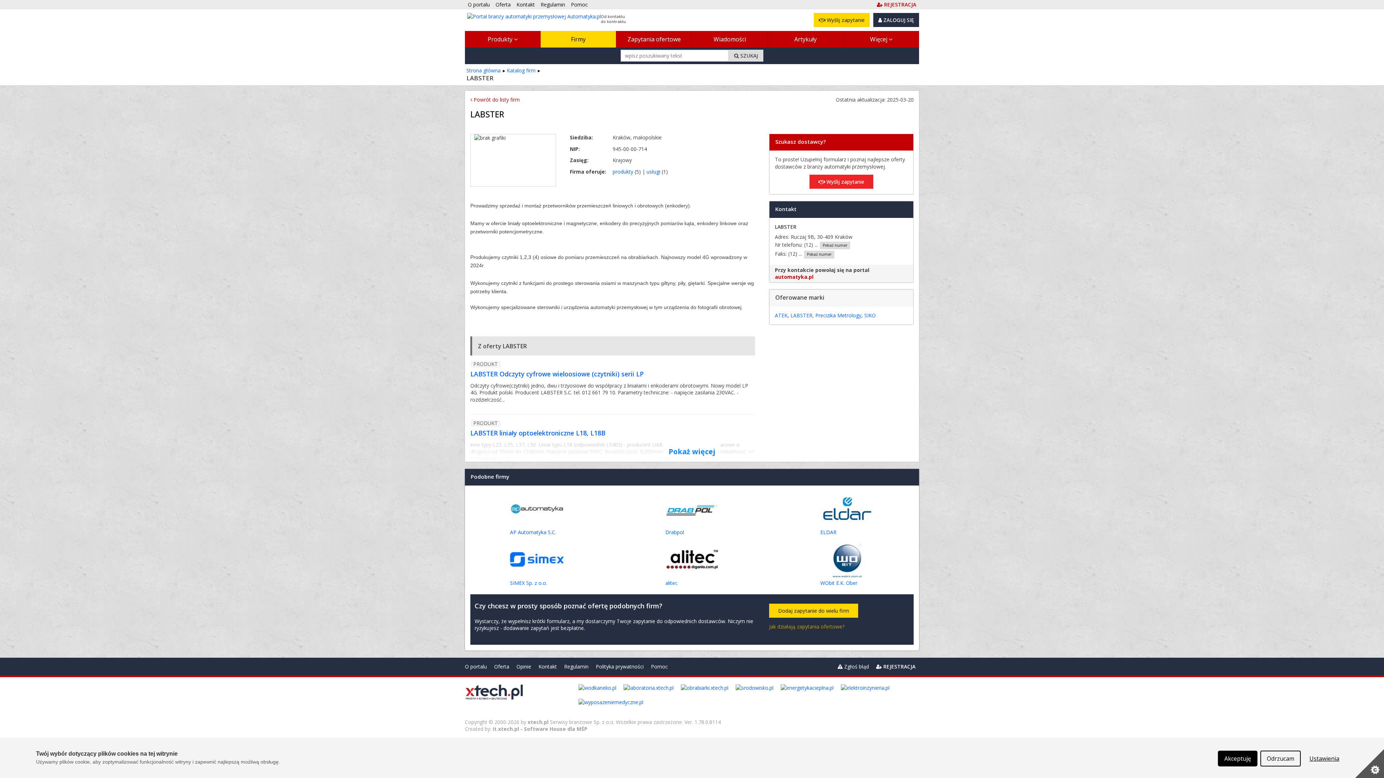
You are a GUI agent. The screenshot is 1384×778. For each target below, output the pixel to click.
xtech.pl (538, 722)
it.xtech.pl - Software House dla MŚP (540, 728)
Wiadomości (730, 39)
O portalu (476, 666)
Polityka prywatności (620, 666)
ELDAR (828, 532)
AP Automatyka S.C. (533, 532)
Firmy (578, 39)
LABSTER (801, 315)
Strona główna (483, 70)
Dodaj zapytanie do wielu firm (813, 610)
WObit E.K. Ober (838, 583)
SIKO (870, 315)
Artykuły (805, 39)
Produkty (501, 39)
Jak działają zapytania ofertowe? (806, 626)
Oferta (501, 666)
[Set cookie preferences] (1369, 763)
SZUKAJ (748, 55)
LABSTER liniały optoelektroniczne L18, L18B (538, 433)
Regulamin (576, 666)
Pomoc (659, 666)
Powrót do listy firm (496, 99)
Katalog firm (521, 70)
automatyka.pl (794, 276)
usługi (653, 171)
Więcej (879, 39)
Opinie (523, 666)
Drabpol (674, 532)
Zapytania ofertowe (654, 39)
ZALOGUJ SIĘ (898, 20)
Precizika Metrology (838, 315)
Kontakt (547, 666)
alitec (671, 583)
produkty (623, 171)
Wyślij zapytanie (845, 20)
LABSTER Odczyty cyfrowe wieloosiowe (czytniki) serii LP (557, 374)
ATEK (781, 315)
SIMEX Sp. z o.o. (528, 583)
